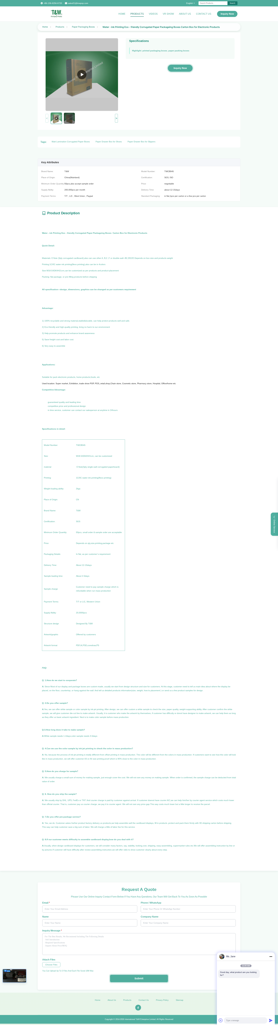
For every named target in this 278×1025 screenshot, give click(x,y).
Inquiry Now (227, 14)
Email (46, 903)
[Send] (270, 1020)
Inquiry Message (52, 930)
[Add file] (221, 1020)
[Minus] (270, 956)
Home (121, 14)
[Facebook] (138, 1007)
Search (232, 3)
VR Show (168, 14)
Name (45, 916)
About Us (185, 14)
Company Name (149, 916)
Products (137, 14)
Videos (153, 14)
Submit (139, 978)
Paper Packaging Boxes (83, 27)
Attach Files (48, 959)
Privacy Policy (162, 1000)
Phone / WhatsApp (151, 903)
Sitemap (179, 1000)
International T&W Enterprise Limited (140, 1019)
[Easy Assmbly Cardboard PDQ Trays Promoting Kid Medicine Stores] (82, 74)
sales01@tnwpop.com (78, 3)
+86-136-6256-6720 (53, 3)
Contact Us (203, 14)
